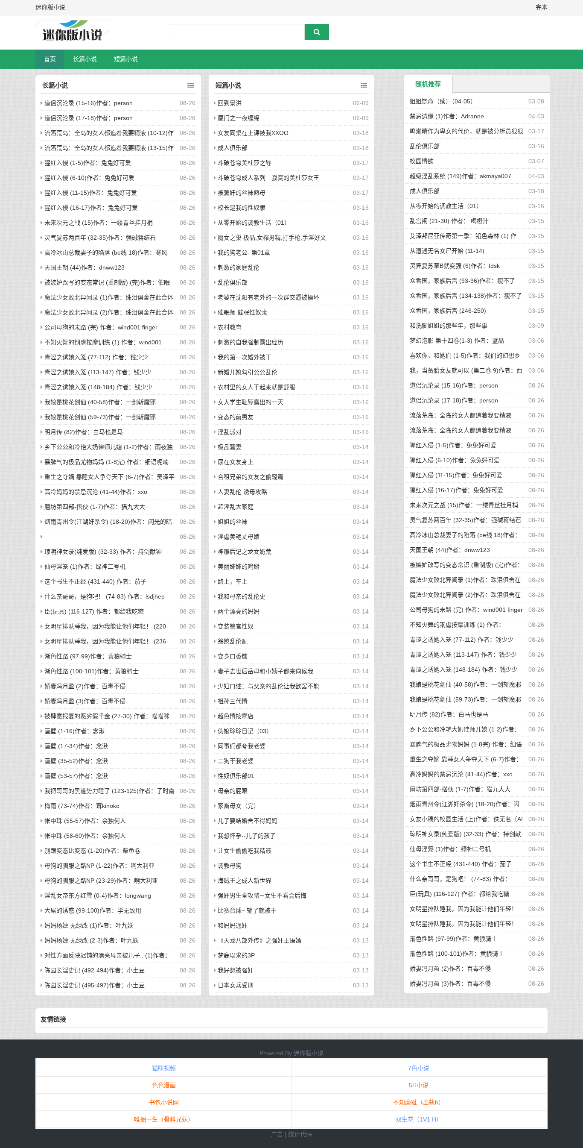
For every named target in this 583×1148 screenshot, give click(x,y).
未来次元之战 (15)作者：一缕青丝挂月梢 (98, 222)
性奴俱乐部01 (236, 775)
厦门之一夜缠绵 (238, 118)
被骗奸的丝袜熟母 (241, 192)
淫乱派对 (230, 432)
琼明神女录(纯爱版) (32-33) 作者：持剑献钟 (103, 551)
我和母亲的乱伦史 (241, 596)
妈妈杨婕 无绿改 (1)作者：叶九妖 (88, 925)
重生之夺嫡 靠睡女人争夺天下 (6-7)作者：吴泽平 (109, 476)
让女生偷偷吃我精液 (244, 850)
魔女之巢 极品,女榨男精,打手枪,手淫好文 (272, 237)
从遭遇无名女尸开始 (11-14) (447, 250)
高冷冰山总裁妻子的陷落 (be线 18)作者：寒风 (105, 252)
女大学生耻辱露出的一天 (250, 402)
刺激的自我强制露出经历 (250, 342)
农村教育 (230, 327)
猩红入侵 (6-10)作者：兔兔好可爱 (89, 177)
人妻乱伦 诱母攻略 (242, 491)
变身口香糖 (233, 656)
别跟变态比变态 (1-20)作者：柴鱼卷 (92, 850)
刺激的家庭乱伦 (238, 267)
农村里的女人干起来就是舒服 (256, 387)
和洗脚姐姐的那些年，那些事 (448, 325)
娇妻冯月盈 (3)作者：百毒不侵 (84, 701)
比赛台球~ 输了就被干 (247, 910)
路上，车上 (233, 581)
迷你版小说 (309, 1053)
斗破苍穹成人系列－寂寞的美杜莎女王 (268, 177)
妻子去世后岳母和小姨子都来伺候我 (265, 671)
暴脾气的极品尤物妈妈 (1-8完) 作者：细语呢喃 (106, 461)
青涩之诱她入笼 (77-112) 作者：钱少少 (96, 357)
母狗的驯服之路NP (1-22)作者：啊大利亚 (99, 865)
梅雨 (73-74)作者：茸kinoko (82, 805)
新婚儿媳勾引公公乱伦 (247, 372)
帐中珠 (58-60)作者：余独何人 (85, 835)
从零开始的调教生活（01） (254, 222)
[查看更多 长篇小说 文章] (190, 85)
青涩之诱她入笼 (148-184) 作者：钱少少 (98, 387)
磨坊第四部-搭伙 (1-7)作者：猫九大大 (94, 506)
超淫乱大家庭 (236, 506)
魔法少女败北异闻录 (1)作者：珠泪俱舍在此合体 (108, 297)
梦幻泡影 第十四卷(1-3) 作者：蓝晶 (457, 340)
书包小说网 (164, 1102)
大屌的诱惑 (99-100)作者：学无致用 (92, 910)
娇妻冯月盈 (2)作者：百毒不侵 (84, 686)
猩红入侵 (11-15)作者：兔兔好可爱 (90, 192)
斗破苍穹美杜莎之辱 (244, 162)
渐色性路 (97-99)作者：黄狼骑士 (88, 656)
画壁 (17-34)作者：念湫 (76, 746)
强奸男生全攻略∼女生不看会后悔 (262, 895)
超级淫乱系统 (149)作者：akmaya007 (460, 176)
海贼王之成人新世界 (244, 880)
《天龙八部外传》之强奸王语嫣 (259, 940)
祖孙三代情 (233, 701)
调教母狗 (230, 865)
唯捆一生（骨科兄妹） (164, 1119)
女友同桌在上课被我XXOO (253, 132)
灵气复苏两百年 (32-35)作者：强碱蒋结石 (100, 237)
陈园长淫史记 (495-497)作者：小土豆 (94, 985)
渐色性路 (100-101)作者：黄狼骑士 (91, 671)
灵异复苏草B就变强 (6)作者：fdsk (455, 265)
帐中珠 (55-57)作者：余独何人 (85, 820)
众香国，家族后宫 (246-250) (448, 310)
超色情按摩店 (236, 716)
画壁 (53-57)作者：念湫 (76, 775)
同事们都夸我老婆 (241, 746)
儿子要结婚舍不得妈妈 (247, 820)
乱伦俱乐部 (233, 282)
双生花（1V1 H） (419, 1119)
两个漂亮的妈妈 (238, 611)
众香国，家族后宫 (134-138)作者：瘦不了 (466, 295)
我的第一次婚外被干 (244, 357)
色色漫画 (164, 1085)
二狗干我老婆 (236, 761)
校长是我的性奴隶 (241, 207)
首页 (50, 59)
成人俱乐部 (233, 147)
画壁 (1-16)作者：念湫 (74, 731)
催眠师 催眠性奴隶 (242, 312)
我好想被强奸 (236, 970)
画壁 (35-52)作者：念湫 (76, 761)
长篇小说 (85, 59)
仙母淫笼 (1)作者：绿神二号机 (84, 566)
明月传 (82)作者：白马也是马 (83, 432)
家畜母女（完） (238, 805)
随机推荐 (428, 84)
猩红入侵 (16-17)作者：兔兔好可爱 (91, 207)
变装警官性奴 (236, 626)
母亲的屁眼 (233, 790)
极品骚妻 (230, 446)
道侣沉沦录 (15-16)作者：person (88, 103)
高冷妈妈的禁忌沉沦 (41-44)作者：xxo (95, 491)
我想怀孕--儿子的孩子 (247, 835)
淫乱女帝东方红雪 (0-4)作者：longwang (97, 895)
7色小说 (418, 1068)
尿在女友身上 (236, 461)
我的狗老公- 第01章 (244, 252)
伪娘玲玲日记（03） (245, 731)
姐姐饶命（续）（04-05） (443, 101)
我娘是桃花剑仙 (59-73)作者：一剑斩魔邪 (100, 417)
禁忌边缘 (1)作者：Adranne (447, 116)
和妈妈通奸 (233, 925)
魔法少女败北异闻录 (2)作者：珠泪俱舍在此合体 (108, 312)
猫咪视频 (164, 1068)
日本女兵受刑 (236, 985)
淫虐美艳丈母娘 (238, 536)
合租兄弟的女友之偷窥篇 (250, 476)
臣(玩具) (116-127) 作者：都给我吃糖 (94, 611)
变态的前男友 (236, 417)
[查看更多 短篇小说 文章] (364, 85)
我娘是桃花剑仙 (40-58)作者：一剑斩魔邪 (100, 402)
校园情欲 (422, 161)
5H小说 (419, 1085)
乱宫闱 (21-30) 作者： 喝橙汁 (449, 220)
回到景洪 (230, 103)
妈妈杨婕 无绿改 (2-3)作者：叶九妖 (91, 940)
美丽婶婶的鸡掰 (238, 566)
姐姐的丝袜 (233, 521)
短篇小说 (126, 59)
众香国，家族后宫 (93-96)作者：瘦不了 (462, 280)
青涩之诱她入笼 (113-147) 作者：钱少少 (98, 372)
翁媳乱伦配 (233, 641)
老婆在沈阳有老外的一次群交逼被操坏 (268, 297)
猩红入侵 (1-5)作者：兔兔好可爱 (87, 162)
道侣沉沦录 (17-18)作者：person (88, 118)
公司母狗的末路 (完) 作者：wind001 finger (100, 327)
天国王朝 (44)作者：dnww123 (84, 267)
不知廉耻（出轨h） (418, 1102)
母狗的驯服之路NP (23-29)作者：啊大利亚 (101, 880)
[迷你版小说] (80, 32)
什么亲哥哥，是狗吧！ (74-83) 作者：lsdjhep (104, 596)
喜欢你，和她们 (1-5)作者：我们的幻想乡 (465, 355)
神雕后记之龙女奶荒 (244, 551)
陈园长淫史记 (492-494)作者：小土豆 (94, 970)
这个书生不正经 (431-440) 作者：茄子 (95, 581)
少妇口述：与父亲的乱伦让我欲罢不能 (268, 686)
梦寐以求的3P (236, 955)
